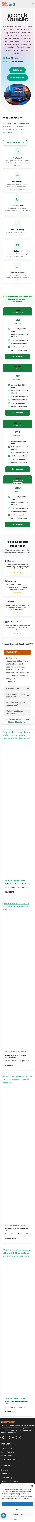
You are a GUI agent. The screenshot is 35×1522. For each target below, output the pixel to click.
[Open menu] (33, 3)
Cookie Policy (16, 1519)
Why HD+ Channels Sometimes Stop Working (17, 884)
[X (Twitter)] (11, 1437)
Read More (10, 892)
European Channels (9, 1481)
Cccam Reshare (7, 1452)
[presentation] (17, 804)
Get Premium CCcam (15, 142)
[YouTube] (19, 1437)
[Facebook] (15, 1437)
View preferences (18, 1514)
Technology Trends (9, 1459)
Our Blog (4, 1470)
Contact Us (5, 1473)
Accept (17, 1504)
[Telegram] (2, 1437)
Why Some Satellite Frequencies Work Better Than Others (15, 1056)
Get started (17, 356)
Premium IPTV (6, 1455)
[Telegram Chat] (3, 1515)
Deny (17, 1509)
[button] (32, 1486)
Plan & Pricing (6, 1448)
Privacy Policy (6, 1477)
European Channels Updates (16, 880)
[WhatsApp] (6, 1437)
